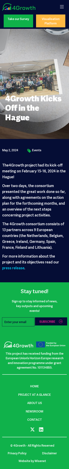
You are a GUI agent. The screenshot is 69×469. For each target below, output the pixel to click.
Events (36, 150)
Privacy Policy (17, 453)
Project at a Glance (34, 394)
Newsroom (34, 411)
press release (13, 267)
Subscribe (47, 321)
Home (34, 386)
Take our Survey (18, 19)
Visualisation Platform (51, 21)
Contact (34, 419)
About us (34, 403)
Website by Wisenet (32, 461)
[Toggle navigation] (62, 6)
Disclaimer (49, 453)
